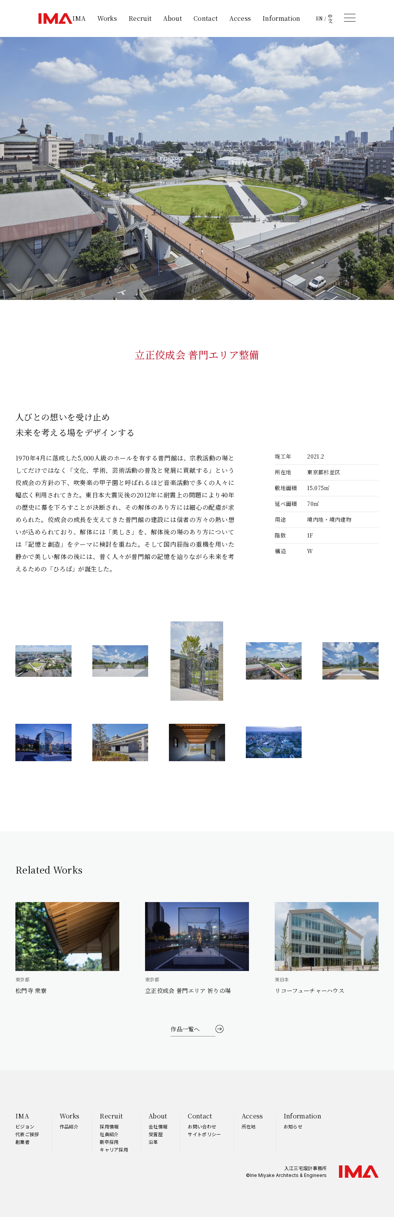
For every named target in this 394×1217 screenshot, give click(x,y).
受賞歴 (156, 1134)
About (172, 18)
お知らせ (293, 1126)
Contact (206, 18)
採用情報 (109, 1126)
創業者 (22, 1141)
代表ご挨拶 (27, 1134)
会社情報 (158, 1126)
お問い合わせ (202, 1126)
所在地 (249, 1126)
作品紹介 (69, 1126)
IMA (79, 18)
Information (281, 18)
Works (107, 18)
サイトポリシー (204, 1134)
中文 (330, 18)
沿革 (153, 1141)
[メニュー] (350, 18)
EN (319, 18)
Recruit (140, 18)
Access (240, 18)
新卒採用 (109, 1141)
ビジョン (24, 1126)
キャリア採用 (114, 1149)
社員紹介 (109, 1134)
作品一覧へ (185, 1029)
